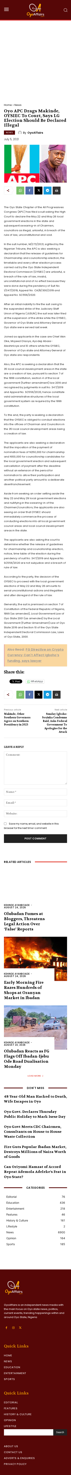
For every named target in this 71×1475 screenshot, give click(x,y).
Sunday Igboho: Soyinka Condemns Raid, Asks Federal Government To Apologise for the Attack (54, 723)
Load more (34, 1075)
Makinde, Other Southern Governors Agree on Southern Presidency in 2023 (17, 719)
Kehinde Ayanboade (17, 905)
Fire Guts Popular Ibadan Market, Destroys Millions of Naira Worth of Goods (35, 1152)
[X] (38, 190)
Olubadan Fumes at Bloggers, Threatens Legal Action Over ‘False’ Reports (24, 921)
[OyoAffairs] (20, 133)
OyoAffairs (35, 132)
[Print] (57, 190)
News (17, 105)
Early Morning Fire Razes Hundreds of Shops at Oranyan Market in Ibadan (24, 990)
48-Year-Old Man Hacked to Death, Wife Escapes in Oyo (35, 1099)
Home (8, 105)
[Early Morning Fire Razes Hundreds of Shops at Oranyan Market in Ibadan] (35, 959)
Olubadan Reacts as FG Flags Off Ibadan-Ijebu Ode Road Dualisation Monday (26, 1059)
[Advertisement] (35, 58)
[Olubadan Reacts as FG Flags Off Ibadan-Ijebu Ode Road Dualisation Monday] (35, 1027)
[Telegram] (47, 190)
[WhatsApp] (20, 190)
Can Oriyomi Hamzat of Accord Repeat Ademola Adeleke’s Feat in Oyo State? (35, 1172)
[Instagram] (13, 1327)
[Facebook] (29, 190)
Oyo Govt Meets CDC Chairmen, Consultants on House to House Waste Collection (33, 1132)
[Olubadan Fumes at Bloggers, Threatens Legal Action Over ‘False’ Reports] (35, 890)
